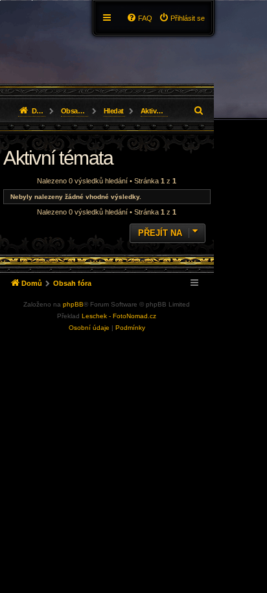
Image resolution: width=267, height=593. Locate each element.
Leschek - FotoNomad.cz (119, 316)
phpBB (73, 304)
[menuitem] (182, 18)
